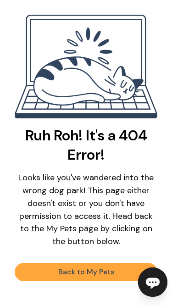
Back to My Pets (86, 272)
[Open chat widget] (152, 282)
